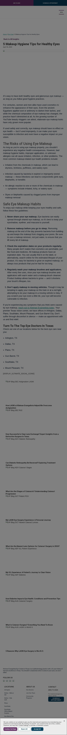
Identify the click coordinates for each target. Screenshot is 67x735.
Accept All (37, 729)
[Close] (64, 721)
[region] (33, 726)
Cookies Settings (10, 729)
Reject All (24, 729)
